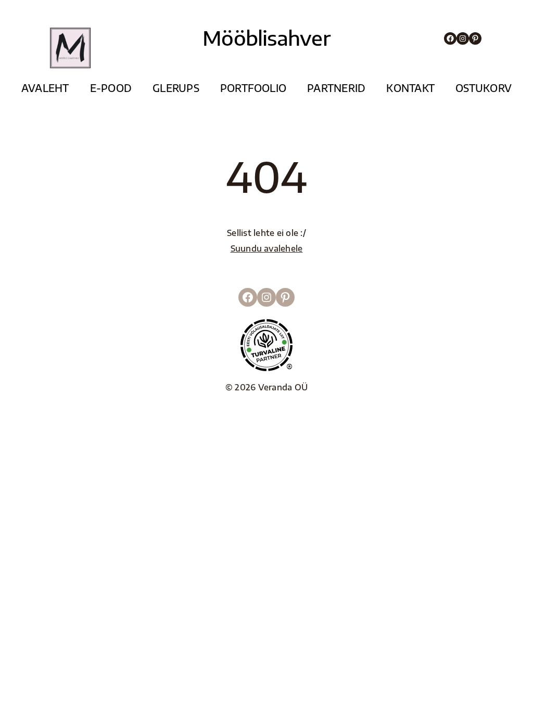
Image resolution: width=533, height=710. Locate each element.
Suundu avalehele (267, 248)
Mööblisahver (266, 37)
